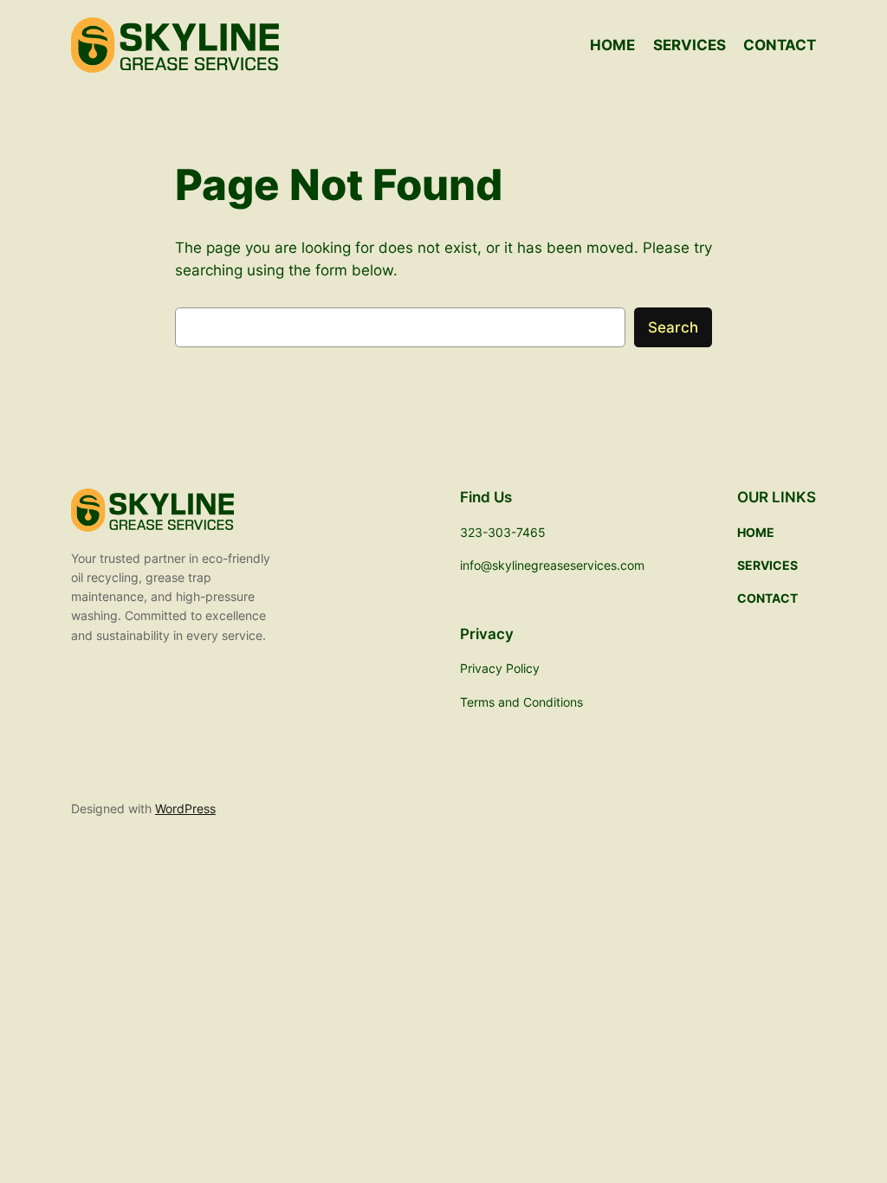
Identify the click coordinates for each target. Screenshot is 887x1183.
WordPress (185, 808)
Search (673, 327)
